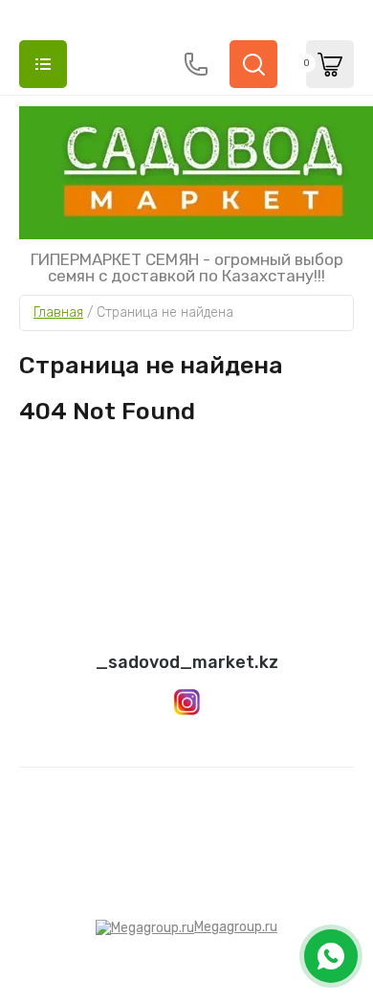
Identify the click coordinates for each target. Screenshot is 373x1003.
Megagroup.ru (235, 927)
